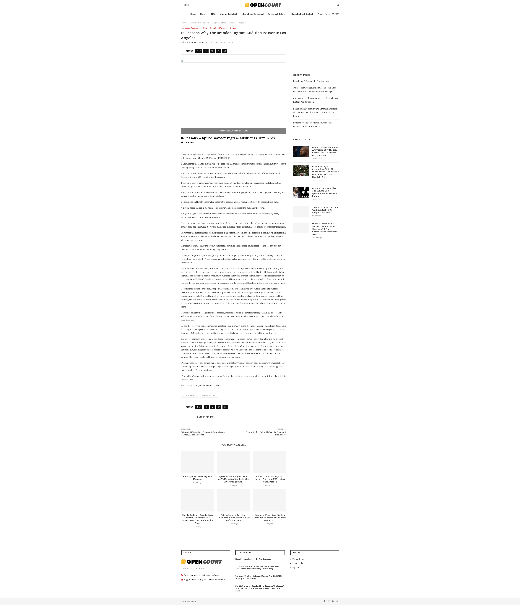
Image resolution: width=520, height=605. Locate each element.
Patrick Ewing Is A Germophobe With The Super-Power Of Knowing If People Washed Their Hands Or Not (325, 171)
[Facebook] (182, 5)
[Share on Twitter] (212, 51)
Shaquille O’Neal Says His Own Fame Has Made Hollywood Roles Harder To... (269, 518)
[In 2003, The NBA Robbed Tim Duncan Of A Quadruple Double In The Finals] (301, 192)
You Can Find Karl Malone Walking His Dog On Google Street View (325, 210)
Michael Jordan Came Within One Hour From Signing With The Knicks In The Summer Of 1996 (324, 229)
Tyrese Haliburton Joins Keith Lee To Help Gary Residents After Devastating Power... (233, 479)
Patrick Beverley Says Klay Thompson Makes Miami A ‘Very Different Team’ (234, 518)
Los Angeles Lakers (208, 396)
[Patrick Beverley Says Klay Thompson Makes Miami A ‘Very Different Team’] (233, 500)
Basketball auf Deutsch (302, 14)
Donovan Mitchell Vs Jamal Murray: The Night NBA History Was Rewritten (269, 479)
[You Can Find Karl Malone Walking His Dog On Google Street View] (301, 211)
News (202, 14)
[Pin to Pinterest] (218, 51)
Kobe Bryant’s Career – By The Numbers (311, 81)
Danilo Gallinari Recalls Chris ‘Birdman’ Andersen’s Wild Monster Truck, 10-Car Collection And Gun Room (316, 112)
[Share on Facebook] (206, 51)
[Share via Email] (224, 51)
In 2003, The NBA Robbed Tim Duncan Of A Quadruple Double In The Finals (324, 192)
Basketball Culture (277, 14)
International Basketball (252, 14)
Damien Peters (197, 42)
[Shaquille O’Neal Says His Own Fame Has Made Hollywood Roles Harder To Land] (269, 500)
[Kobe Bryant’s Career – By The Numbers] (197, 462)
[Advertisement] (316, 46)
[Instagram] (184, 5)
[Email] (186, 5)
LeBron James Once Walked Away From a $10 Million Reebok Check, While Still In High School (325, 151)
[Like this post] (200, 51)
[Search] (338, 5)
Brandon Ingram (189, 396)
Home (193, 14)
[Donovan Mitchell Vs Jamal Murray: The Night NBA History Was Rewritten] (269, 462)
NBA (213, 14)
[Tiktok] (188, 5)
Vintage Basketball (228, 14)
